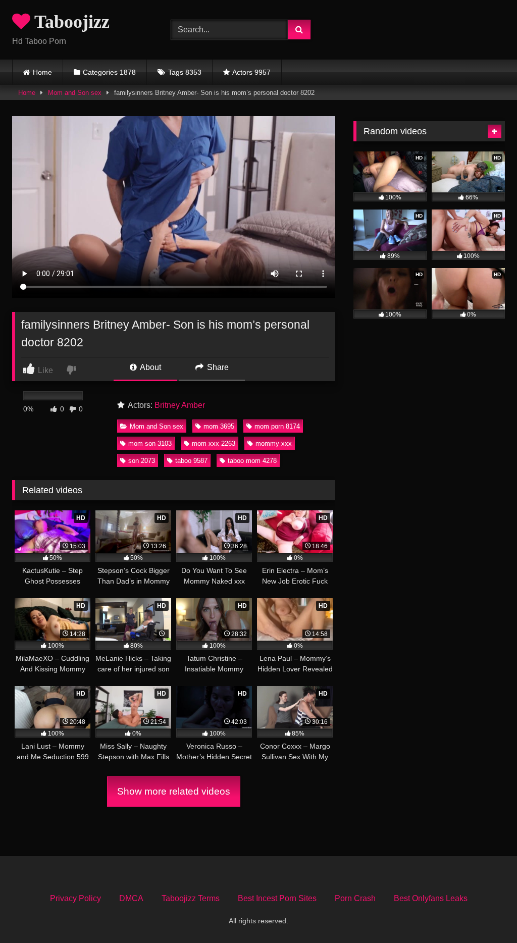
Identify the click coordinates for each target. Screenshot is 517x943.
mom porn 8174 (277, 426)
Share (217, 367)
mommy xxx (273, 443)
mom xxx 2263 (213, 443)
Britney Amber (179, 405)
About (149, 367)
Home (42, 72)
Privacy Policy (75, 898)
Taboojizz (70, 22)
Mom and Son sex (74, 92)
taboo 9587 (191, 460)
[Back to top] (486, 913)
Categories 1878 (109, 72)
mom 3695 (218, 426)
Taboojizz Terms (191, 898)
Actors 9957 (251, 72)
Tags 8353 (184, 72)
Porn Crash (355, 898)
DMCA (131, 898)
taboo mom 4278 (252, 460)
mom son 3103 (150, 443)
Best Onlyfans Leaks (431, 898)
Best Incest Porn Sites (277, 898)
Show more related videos (173, 791)
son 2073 (141, 460)
